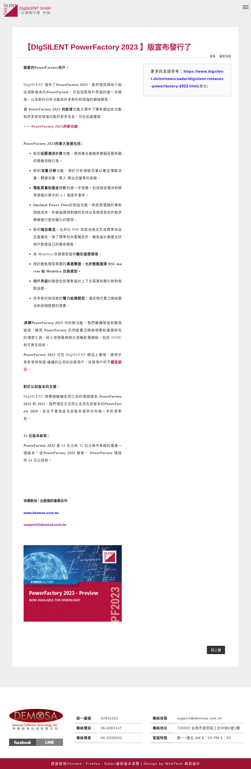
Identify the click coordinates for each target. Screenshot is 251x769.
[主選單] (245, 7)
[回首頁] (28, 10)
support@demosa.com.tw (199, 718)
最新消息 (225, 56)
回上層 (216, 650)
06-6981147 (111, 728)
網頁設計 (192, 764)
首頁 (212, 56)
